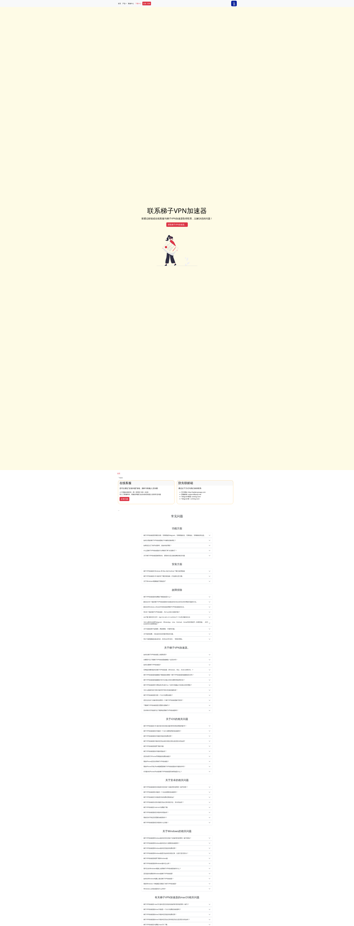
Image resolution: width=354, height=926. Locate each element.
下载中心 (138, 3)
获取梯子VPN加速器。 (177, 224)
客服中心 (131, 3)
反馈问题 (124, 499)
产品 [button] (123, 3)
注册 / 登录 (146, 3)
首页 (119, 3)
